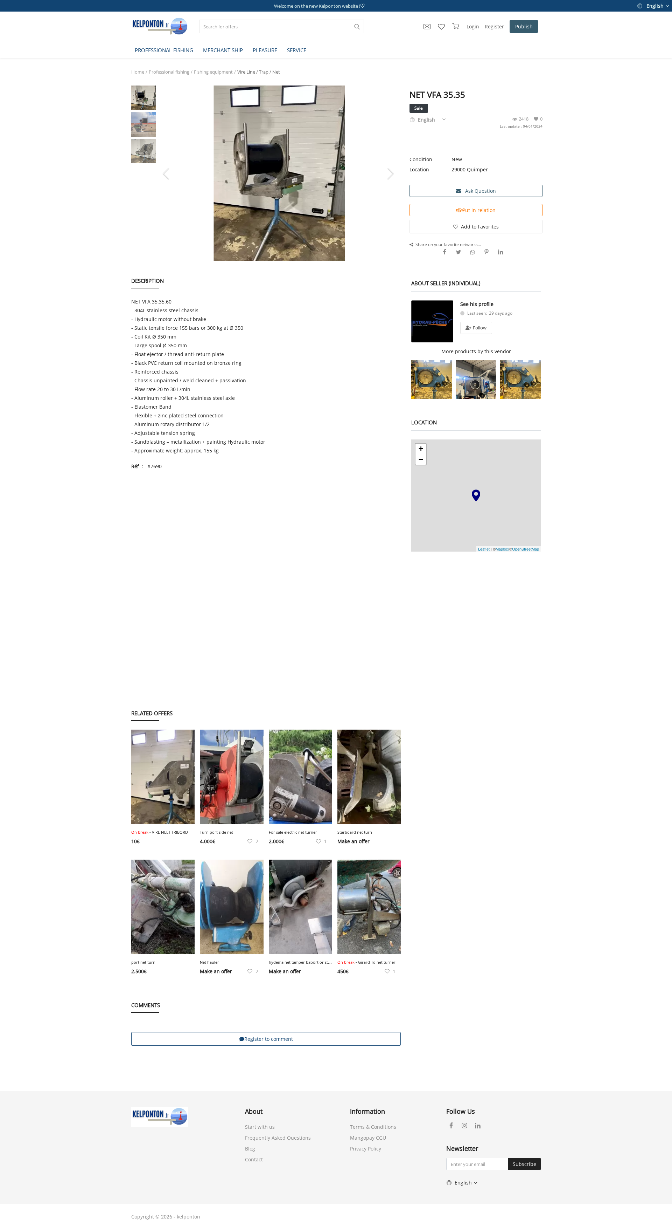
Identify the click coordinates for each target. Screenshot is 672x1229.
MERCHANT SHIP (223, 50)
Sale (418, 108)
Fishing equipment (213, 72)
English (655, 5)
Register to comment (268, 1039)
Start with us (260, 1127)
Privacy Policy (365, 1148)
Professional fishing (169, 72)
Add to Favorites (480, 226)
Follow (479, 328)
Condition (421, 159)
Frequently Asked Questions (278, 1137)
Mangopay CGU (368, 1137)
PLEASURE (265, 50)
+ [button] (421, 448)
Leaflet (484, 549)
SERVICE (296, 50)
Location (419, 169)
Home (137, 72)
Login (473, 26)
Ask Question (480, 190)
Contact (254, 1159)
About (253, 1111)
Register (494, 26)
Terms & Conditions (373, 1127)
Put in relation (479, 210)
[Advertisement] (266, 527)
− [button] (421, 459)
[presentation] (167, 173)
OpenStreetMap (525, 549)
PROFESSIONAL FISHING (164, 50)
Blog (250, 1148)
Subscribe (524, 1164)
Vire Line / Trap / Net (258, 72)
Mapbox (502, 549)
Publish (524, 26)
